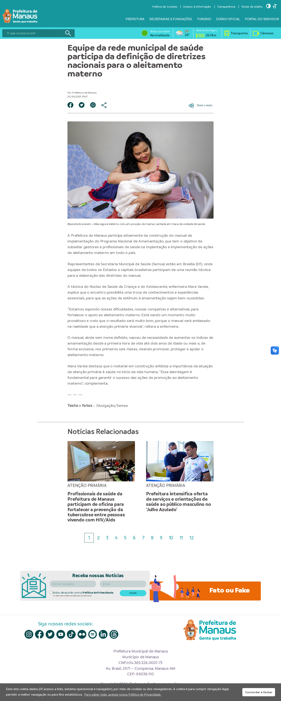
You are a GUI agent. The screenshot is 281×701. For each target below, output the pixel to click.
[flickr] (82, 634)
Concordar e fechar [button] (258, 692)
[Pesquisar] (68, 33)
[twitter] (50, 634)
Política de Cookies (164, 6)
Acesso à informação (197, 6)
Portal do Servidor (262, 19)
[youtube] (60, 634)
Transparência (226, 6)
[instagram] (28, 634)
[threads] (113, 634)
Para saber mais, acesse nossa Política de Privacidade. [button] (122, 694)
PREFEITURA (135, 19)
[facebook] (39, 634)
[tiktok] (71, 634)
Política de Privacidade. (98, 592)
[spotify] (92, 634)
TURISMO (204, 19)
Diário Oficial (228, 19)
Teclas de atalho (251, 6)
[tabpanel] (101, 482)
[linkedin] (103, 634)
